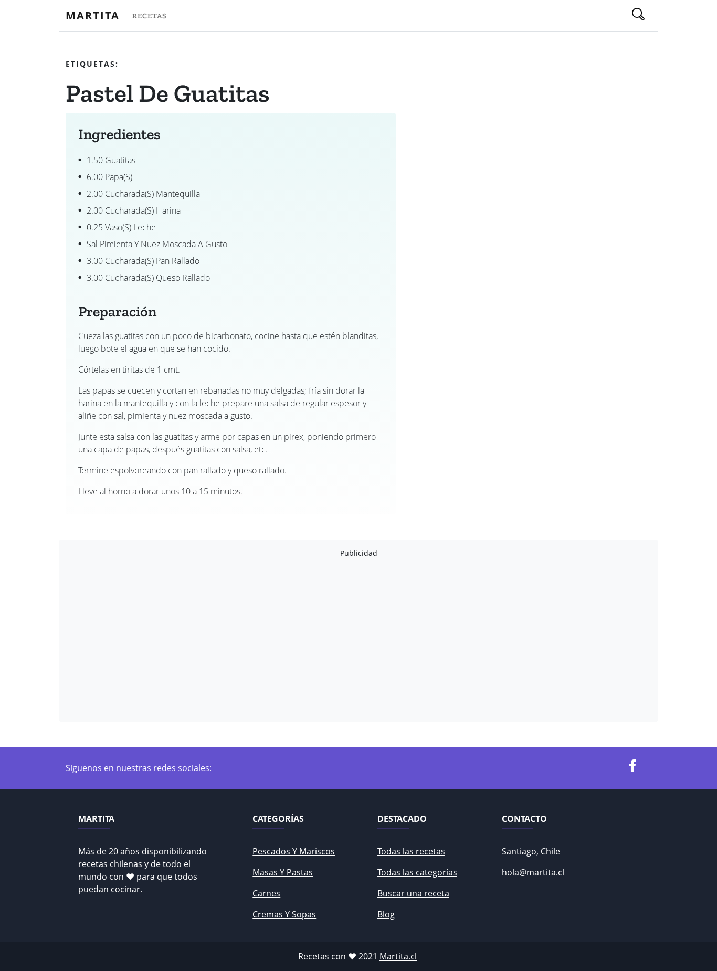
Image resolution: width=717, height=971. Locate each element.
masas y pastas (282, 872)
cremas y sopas (284, 914)
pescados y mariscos (293, 851)
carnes (266, 893)
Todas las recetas (411, 851)
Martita (93, 15)
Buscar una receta (413, 893)
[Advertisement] (358, 639)
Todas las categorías (417, 872)
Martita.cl (398, 956)
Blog (386, 914)
